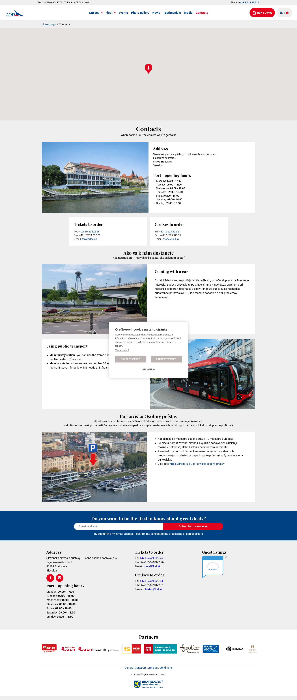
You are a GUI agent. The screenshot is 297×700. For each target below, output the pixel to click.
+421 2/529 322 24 (169, 231)
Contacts (202, 13)
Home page (49, 24)
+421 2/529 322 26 (88, 231)
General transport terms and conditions (148, 667)
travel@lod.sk (89, 239)
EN (287, 12)
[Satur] (49, 652)
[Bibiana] (235, 652)
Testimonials (172, 13)
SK (281, 12)
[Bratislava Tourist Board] (160, 652)
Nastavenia (148, 369)
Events (123, 13)
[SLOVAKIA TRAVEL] (210, 652)
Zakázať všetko (166, 359)
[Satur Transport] (68, 652)
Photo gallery (140, 13)
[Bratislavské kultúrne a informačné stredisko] (131, 652)
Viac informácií (122, 350)
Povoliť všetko (130, 359)
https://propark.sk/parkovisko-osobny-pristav (197, 463)
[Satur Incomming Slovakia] (99, 652)
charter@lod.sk (171, 239)
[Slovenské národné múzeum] (252, 652)
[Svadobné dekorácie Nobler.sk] (189, 652)
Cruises (94, 13)
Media (188, 13)
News (156, 13)
